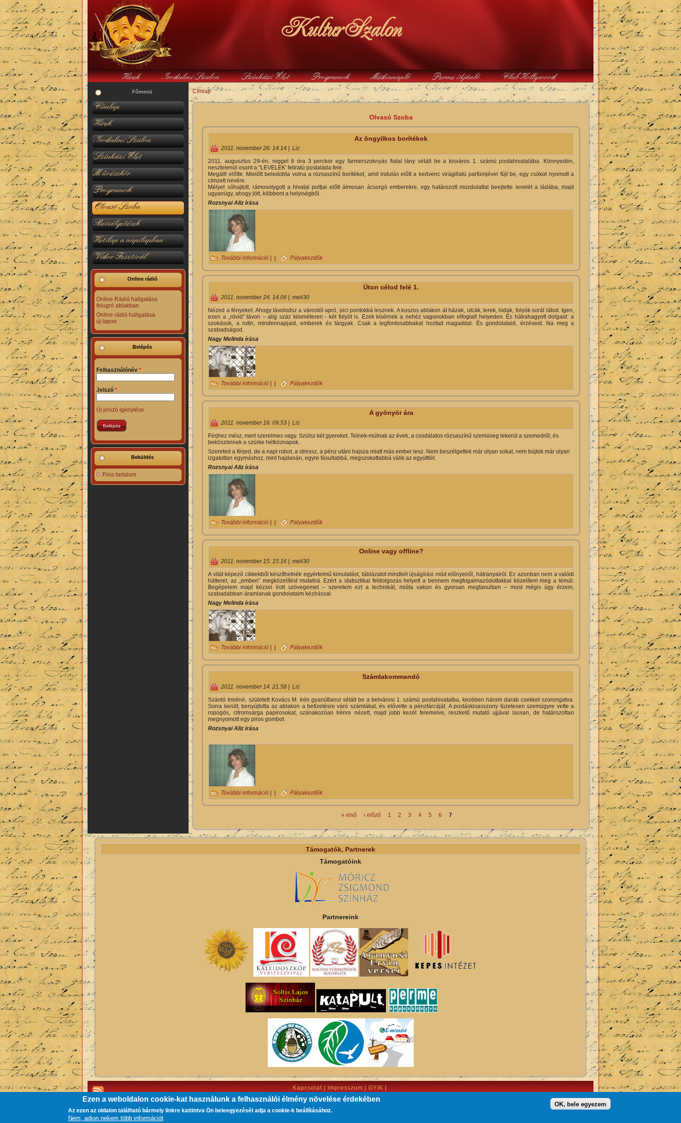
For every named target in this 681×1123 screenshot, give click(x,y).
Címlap (202, 91)
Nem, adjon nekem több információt (116, 1118)
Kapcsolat (307, 1088)
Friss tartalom (119, 474)
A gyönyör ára (391, 412)
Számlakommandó (391, 676)
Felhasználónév (118, 370)
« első (349, 815)
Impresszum (345, 1088)
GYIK (375, 1088)
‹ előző (372, 815)
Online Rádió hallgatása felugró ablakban (127, 302)
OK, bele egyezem (580, 1103)
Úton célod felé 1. (391, 287)
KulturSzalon (340, 28)
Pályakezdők (306, 258)
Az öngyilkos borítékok (391, 138)
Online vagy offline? (391, 551)
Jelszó (106, 390)
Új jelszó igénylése (120, 410)
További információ (245, 258)
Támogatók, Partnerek (340, 849)
